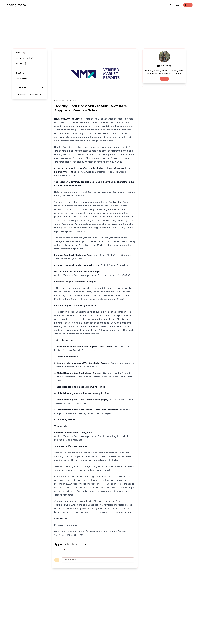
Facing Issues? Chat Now (28, 94)
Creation (20, 73)
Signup (188, 5)
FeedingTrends (16, 5)
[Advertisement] (99, 29)
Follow (164, 79)
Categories (21, 87)
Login (178, 5)
